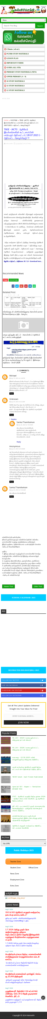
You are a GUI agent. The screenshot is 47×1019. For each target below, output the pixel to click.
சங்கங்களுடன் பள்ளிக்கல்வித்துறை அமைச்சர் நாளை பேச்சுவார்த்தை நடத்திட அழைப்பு (23, 313)
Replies (14, 419)
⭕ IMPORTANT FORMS (14, 63)
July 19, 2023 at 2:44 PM (18, 378)
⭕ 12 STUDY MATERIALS (14, 90)
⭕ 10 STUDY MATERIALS (14, 81)
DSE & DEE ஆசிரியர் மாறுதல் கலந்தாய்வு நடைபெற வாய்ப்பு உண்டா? (22, 913)
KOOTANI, (27, 143)
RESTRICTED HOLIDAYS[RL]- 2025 (23, 670)
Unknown (13, 399)
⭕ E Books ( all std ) (12, 49)
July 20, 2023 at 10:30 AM (25, 425)
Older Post (38, 586)
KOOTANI (14, 120)
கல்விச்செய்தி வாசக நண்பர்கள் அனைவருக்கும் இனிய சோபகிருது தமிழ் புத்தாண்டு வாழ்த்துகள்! (27, 818)
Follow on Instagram (12, 695)
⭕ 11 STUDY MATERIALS (14, 86)
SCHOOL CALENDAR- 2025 (23, 598)
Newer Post (8, 586)
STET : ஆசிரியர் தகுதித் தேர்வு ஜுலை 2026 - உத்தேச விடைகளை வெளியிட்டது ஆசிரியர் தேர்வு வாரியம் (29, 799)
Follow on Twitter (10, 680)
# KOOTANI (14, 280)
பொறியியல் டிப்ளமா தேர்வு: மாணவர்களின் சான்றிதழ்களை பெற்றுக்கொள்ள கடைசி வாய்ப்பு (23, 957)
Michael (12, 375)
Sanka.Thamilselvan (26, 422)
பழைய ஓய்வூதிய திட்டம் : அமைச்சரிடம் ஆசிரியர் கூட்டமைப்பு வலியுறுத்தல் (21, 336)
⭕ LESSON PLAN (11, 58)
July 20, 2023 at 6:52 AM (18, 402)
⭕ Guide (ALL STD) (12, 67)
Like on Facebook (10, 685)
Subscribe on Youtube (12, 690)
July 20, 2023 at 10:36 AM (18, 490)
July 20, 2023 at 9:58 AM (18, 449)
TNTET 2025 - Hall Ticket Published (27, 777)
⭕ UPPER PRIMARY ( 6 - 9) (15, 77)
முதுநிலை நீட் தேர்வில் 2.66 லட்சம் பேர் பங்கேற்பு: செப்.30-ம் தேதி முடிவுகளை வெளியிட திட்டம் (21, 994)
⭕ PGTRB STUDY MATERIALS (16, 54)
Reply (11, 393)
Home (6, 120)
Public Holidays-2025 (23, 850)
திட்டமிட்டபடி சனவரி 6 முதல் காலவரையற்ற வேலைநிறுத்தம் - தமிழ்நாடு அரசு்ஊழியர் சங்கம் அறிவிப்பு (28, 808)
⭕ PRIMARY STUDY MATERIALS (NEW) (20, 72)
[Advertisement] (23, 108)
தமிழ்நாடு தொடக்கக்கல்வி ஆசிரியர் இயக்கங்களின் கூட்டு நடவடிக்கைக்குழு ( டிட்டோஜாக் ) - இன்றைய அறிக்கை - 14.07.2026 (22, 360)
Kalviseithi (30, 1015)
